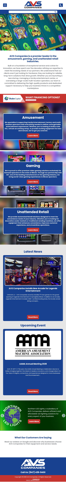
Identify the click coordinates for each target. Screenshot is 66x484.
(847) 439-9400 (61, 5)
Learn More (33, 135)
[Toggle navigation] (5, 5)
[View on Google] (7, 450)
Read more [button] (13, 463)
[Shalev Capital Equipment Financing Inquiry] (33, 98)
